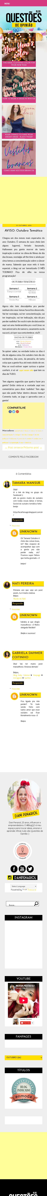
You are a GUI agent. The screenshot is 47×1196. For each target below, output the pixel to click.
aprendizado (19, 431)
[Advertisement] (23, 200)
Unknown (28, 531)
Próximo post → (33, 447)
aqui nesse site (26, 370)
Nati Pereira (23, 583)
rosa (21, 442)
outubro (29, 438)
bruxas (27, 431)
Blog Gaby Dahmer (21, 675)
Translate (31, 889)
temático (28, 442)
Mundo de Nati (19, 598)
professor (5, 442)
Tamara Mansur (26, 483)
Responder (18, 520)
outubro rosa (37, 438)
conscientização (7, 435)
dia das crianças (27, 435)
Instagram (17, 677)
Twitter (27, 677)
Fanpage (36, 675)
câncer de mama (36, 431)
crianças (17, 435)
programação (14, 442)
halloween (13, 438)
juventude (21, 438)
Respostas (16, 525)
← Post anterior (14, 447)
